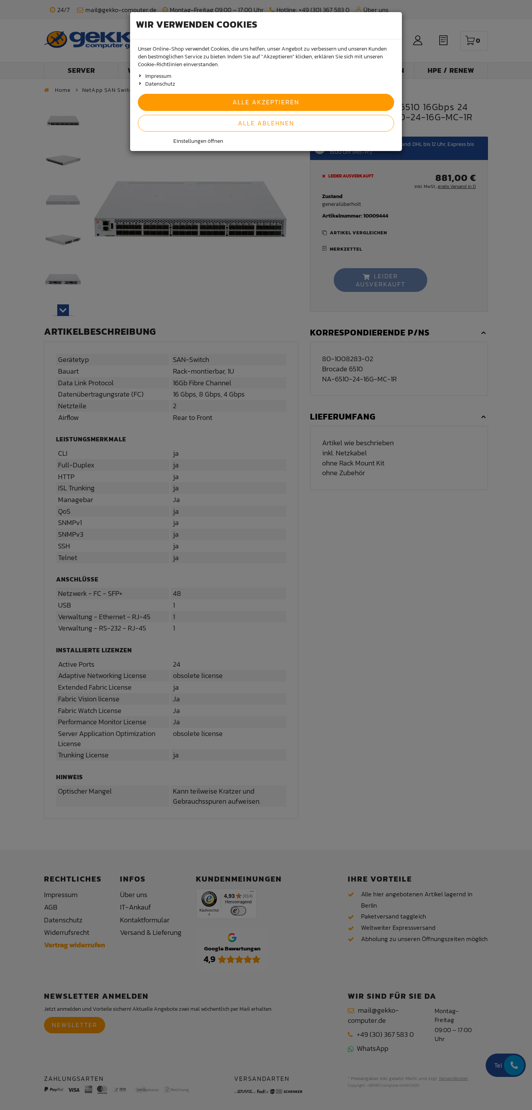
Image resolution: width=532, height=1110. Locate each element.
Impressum (158, 76)
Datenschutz (160, 84)
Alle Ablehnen (266, 123)
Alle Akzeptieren (266, 102)
